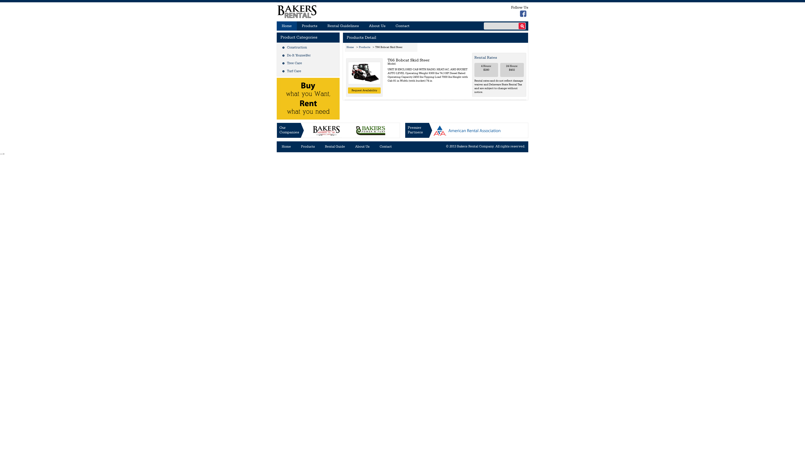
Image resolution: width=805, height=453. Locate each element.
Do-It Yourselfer (299, 55)
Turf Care (294, 71)
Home (287, 26)
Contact (403, 26)
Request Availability (364, 90)
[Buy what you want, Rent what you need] (308, 98)
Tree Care (294, 63)
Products (309, 26)
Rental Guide (335, 146)
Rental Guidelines (343, 26)
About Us (377, 26)
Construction (297, 47)
